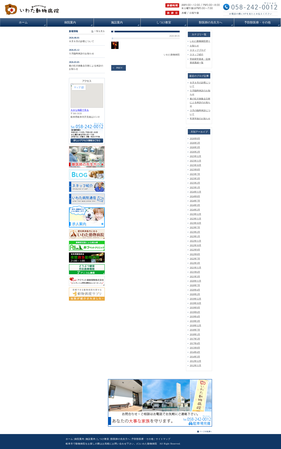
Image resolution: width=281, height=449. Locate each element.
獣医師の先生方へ (120, 439)
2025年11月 (195, 161)
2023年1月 (195, 236)
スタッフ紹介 (196, 54)
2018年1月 (195, 334)
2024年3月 (195, 205)
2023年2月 (195, 232)
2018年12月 (195, 325)
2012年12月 (195, 361)
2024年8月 (195, 196)
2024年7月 (195, 201)
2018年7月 (195, 330)
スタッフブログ (198, 50)
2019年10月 (195, 303)
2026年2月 (195, 152)
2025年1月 (195, 187)
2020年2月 (195, 294)
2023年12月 (195, 214)
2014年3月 (195, 357)
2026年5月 (195, 143)
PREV (119, 68)
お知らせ (194, 46)
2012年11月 (195, 365)
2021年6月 (195, 272)
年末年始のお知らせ (200, 118)
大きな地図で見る (80, 110)
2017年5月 (195, 339)
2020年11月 (195, 281)
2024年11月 (195, 192)
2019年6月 (195, 312)
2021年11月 (195, 267)
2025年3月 (195, 178)
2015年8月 (195, 348)
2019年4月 (195, 316)
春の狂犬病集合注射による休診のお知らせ (200, 102)
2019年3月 (195, 321)
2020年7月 (195, 285)
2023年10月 (195, 223)
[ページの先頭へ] (204, 431)
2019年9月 (195, 307)
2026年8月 (195, 138)
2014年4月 (195, 352)
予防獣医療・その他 (143, 439)
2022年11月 (195, 241)
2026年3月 (195, 147)
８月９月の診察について (81, 41)
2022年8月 (195, 254)
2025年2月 (195, 183)
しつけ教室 (103, 439)
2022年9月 (195, 250)
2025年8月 (195, 169)
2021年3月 (195, 276)
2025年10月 (195, 165)
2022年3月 (195, 263)
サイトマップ (163, 439)
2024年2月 (195, 210)
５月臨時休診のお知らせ (81, 53)
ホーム (69, 439)
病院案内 (79, 439)
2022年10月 (195, 245)
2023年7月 (195, 227)
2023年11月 (195, 219)
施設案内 (90, 439)
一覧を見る (99, 31)
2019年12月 (195, 299)
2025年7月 (195, 174)
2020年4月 (195, 290)
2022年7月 (195, 259)
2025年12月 (195, 156)
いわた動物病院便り (200, 41)
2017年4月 (195, 343)
